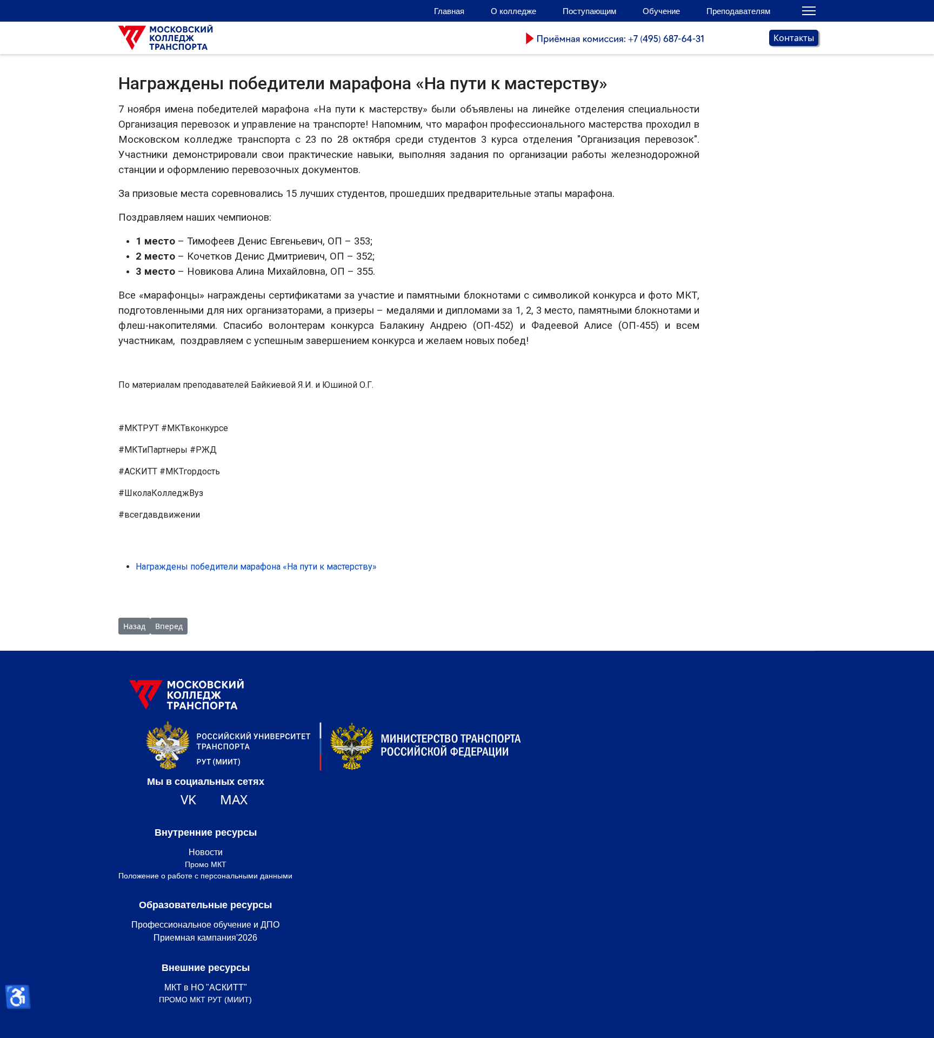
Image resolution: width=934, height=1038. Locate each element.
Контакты (793, 38)
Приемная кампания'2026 (205, 937)
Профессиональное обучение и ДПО (205, 924)
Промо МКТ (205, 864)
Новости (206, 852)
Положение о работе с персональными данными (205, 875)
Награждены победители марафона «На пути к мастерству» (256, 566)
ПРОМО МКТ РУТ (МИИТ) (205, 999)
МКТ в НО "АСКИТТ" (205, 987)
